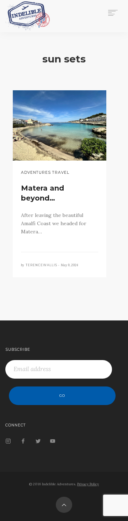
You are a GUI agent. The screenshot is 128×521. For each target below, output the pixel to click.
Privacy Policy (88, 484)
